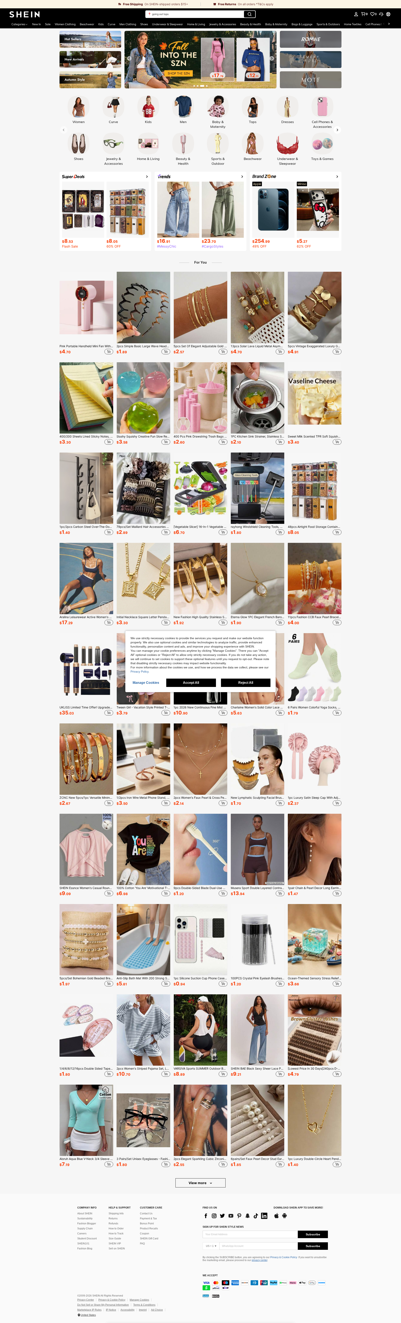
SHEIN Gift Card (149, 1238)
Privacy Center (85, 1299)
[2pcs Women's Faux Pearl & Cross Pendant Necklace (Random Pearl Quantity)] (200, 759)
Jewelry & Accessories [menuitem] (222, 24)
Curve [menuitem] (111, 24)
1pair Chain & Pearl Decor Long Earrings (314, 888)
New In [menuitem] (36, 24)
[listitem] (86, 313)
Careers (81, 1233)
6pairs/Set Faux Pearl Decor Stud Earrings (257, 1159)
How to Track (116, 1233)
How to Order (116, 1228)
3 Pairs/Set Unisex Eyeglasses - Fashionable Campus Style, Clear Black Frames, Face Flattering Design (143, 1159)
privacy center (259, 1260)
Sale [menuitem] (48, 24)
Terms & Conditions (144, 1304)
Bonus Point (147, 1223)
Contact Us (146, 1213)
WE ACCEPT (210, 1275)
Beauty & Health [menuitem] (250, 24)
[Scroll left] (383, 24)
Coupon (144, 1233)
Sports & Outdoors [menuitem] (328, 24)
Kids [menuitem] (101, 24)
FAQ (142, 1243)
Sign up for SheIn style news (223, 1226)
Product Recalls (149, 1228)
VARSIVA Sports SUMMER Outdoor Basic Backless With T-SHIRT (200, 1068)
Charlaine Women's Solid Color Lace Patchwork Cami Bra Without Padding (257, 707)
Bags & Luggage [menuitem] (302, 24)
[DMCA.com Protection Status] (215, 1295)
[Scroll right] (388, 24)
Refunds (113, 1223)
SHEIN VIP (115, 1243)
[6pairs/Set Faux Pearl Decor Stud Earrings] (257, 1120)
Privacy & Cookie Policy (283, 1257)
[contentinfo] (265, 1285)
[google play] (284, 1217)
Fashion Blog (84, 1248)
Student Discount (87, 1238)
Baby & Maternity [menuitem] (276, 24)
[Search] (249, 14)
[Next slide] (271, 58)
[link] (100, 4)
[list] (236, 1216)
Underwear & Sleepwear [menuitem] (167, 24)
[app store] (276, 1217)
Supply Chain (85, 1228)
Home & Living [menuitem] (196, 24)
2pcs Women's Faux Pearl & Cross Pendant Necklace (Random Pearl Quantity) (200, 797)
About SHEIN (84, 1213)
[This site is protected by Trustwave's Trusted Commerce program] (206, 1295)
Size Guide (115, 1238)
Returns (113, 1218)
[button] (381, 14)
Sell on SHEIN (117, 1248)
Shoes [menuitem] (144, 24)
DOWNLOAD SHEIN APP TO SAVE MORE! (298, 1207)
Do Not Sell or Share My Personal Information (103, 1304)
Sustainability (85, 1218)
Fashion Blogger (86, 1223)
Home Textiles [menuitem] (352, 24)
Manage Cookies (139, 1299)
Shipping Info (116, 1213)
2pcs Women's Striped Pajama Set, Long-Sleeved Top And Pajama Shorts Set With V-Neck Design (143, 1068)
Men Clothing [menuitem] (127, 24)
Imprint (143, 1309)
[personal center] (356, 14)
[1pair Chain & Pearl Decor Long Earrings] (314, 849)
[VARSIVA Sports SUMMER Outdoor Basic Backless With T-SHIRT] (200, 1030)
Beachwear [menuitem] (87, 24)
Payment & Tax (148, 1218)
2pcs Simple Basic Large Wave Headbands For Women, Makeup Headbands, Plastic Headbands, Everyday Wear (143, 346)
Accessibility (128, 1309)
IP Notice (111, 1309)
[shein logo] (24, 14)
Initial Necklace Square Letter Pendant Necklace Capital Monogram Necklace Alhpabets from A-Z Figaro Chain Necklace (143, 617)
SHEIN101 (83, 1243)
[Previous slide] (129, 58)
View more (198, 1183)
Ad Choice (157, 1309)
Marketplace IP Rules (89, 1309)
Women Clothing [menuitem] (65, 24)
